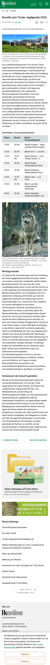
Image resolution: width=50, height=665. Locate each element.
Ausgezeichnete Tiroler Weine (14, 583)
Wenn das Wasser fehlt (12, 554)
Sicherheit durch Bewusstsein (14, 577)
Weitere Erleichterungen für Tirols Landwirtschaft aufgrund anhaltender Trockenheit (23, 546)
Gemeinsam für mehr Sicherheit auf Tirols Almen (23, 565)
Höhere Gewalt (8, 571)
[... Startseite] (9, 4)
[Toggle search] (40, 4)
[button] (46, 4)
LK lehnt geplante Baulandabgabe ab (18, 539)
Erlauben (25, 661)
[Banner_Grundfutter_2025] (25, 509)
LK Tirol (18, 22)
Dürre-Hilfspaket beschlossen (14, 527)
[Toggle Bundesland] (33, 4)
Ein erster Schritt (9, 533)
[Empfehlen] (41, 22)
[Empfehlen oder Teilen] (46, 22)
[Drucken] (36, 22)
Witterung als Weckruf (11, 559)
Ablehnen (25, 654)
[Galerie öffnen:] (25, 43)
